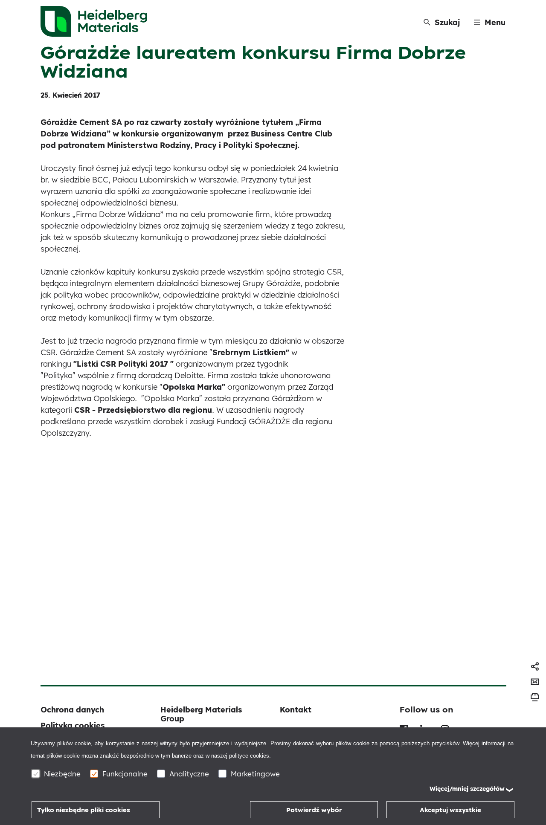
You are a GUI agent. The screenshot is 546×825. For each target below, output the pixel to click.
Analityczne (189, 773)
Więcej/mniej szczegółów (467, 789)
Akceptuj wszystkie (450, 810)
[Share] (535, 666)
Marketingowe (255, 773)
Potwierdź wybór (314, 810)
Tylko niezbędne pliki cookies (83, 810)
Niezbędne (62, 773)
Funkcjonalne (125, 773)
